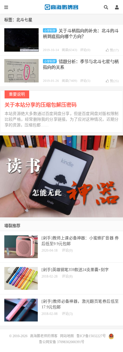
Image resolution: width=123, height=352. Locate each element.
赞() (114, 50)
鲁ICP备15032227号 (91, 336)
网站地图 (67, 336)
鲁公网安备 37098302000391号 (61, 342)
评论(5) (85, 80)
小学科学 (49, 30)
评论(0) (85, 50)
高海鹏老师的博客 (61, 7)
